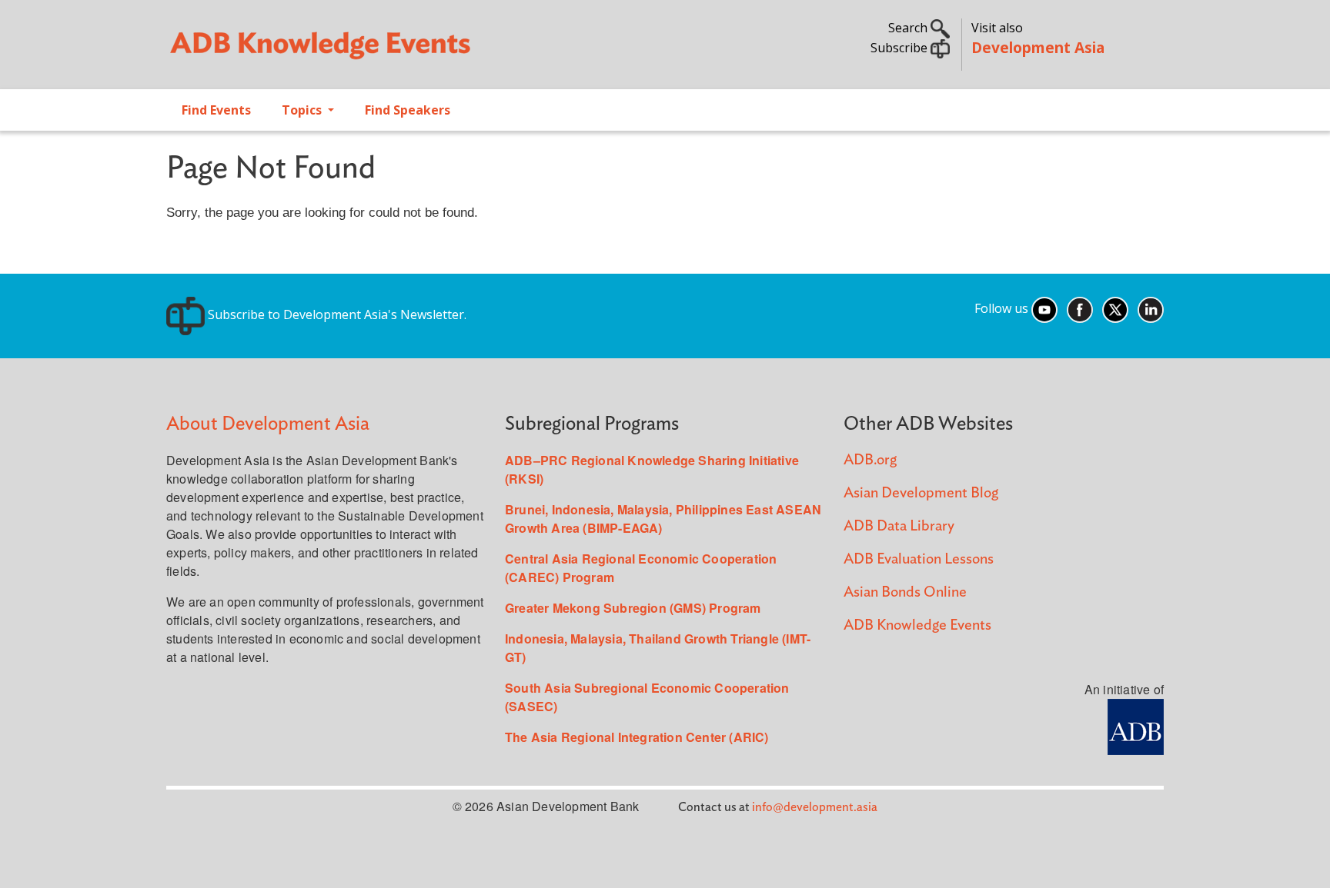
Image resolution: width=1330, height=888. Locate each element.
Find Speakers (407, 109)
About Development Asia (267, 424)
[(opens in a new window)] (1136, 725)
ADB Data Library (899, 526)
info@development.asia (814, 807)
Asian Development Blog (921, 493)
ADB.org (870, 460)
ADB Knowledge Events (917, 625)
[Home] (408, 50)
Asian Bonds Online (905, 592)
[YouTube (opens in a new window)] (1044, 308)
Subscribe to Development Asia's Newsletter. (335, 314)
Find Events (216, 109)
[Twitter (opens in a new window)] (1115, 308)
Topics (303, 109)
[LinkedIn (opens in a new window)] (1151, 308)
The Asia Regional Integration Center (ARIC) (637, 737)
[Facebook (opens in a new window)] (1080, 308)
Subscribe (901, 47)
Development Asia (1037, 47)
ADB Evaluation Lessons (919, 559)
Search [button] (909, 27)
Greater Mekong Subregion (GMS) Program (633, 608)
